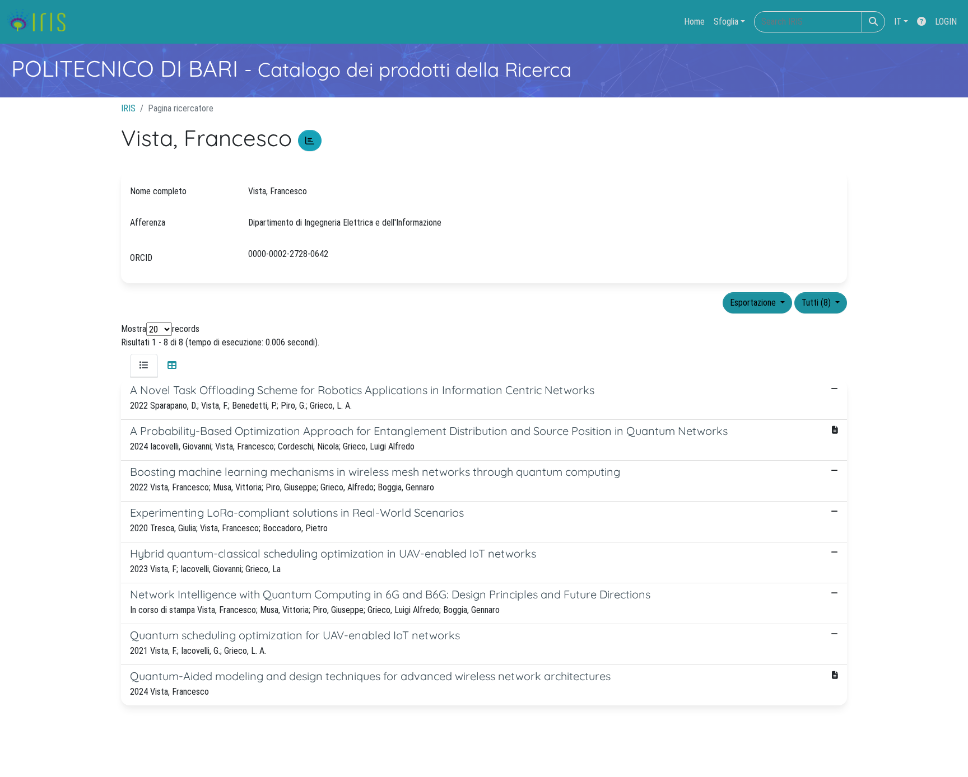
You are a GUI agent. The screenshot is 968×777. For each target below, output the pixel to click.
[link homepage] (41, 22)
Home (694, 21)
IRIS (128, 108)
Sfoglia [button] (726, 21)
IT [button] (897, 21)
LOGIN (946, 21)
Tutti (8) (817, 302)
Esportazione (754, 302)
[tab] (144, 365)
